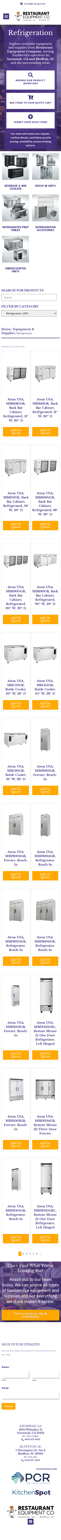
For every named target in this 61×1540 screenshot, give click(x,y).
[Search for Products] (29, 297)
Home (6, 329)
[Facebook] (31, 1522)
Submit (8, 1406)
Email (6, 1387)
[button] (6, 16)
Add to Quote (16, 431)
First (4, 1380)
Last (34, 1380)
